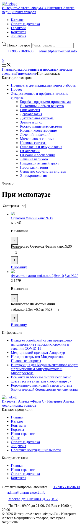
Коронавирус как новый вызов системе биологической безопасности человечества (44, 387)
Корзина (17, 429)
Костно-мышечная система (41, 126)
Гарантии (18, 28)
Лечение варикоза (34, 159)
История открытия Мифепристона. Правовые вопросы (38, 359)
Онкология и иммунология (41, 147)
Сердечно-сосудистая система (43, 171)
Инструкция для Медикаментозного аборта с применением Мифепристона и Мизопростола (44, 369)
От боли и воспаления (37, 155)
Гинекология (26, 73)
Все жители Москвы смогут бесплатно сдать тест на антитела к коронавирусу (41, 379)
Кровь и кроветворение (38, 130)
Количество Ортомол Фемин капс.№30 (41, 246)
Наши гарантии (23, 434)
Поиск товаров (19, 45)
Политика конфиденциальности (36, 450)
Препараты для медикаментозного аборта (43, 85)
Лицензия (18, 36)
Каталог (17, 20)
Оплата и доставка (25, 24)
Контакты (18, 32)
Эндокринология (33, 175)
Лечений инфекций (35, 134)
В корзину (19, 267)
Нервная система (33, 143)
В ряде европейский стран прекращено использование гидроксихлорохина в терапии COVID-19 (41, 344)
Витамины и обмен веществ (42, 106)
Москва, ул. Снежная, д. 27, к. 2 (33, 499)
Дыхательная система (37, 118)
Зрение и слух (31, 122)
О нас (15, 438)
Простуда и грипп (34, 167)
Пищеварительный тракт (39, 163)
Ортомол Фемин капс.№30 (32, 218)
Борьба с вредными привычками (45, 102)
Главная (8, 69)
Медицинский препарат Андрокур (38, 352)
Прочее (16, 89)
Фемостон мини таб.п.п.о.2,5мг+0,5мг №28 (44, 276)
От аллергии (30, 151)
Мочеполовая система (37, 139)
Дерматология (31, 114)
